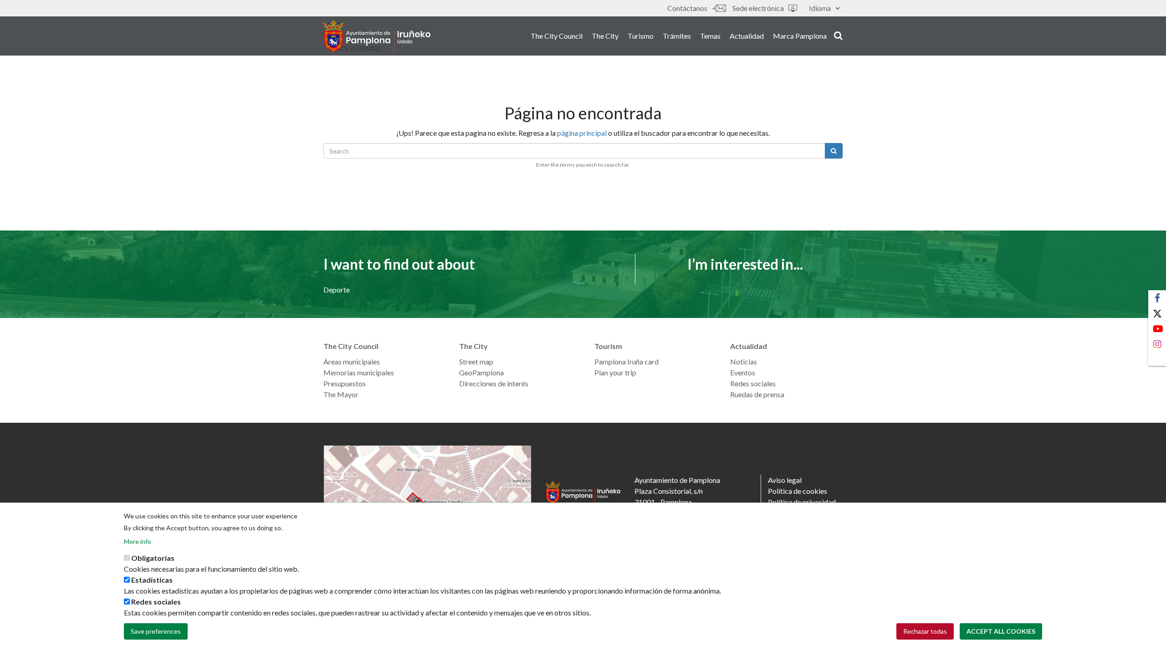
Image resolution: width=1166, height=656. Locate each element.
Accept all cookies (1001, 631)
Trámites (677, 35)
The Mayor (340, 394)
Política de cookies (797, 491)
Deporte (336, 289)
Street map (476, 361)
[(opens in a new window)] (427, 502)
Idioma (820, 8)
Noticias (743, 361)
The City (605, 35)
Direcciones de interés (493, 383)
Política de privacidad (802, 501)
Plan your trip (615, 372)
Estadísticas (152, 579)
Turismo (641, 35)
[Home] (376, 36)
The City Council (557, 35)
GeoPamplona (481, 372)
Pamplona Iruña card (626, 361)
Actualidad (747, 35)
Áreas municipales (351, 361)
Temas (710, 35)
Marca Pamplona (800, 35)
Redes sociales (753, 383)
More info (137, 541)
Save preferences (156, 631)
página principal (582, 132)
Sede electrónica (758, 8)
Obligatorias (152, 558)
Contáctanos (687, 8)
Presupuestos (344, 383)
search (837, 35)
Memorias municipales (358, 372)
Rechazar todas (925, 631)
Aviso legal (785, 480)
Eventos (742, 372)
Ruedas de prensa (757, 394)
